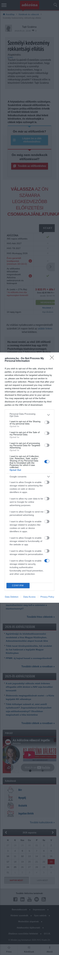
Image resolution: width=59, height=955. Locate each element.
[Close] (53, 359)
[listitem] (29, 415)
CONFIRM (18, 585)
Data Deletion (11, 596)
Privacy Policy (47, 596)
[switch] (46, 422)
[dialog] (29, 477)
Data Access (29, 596)
